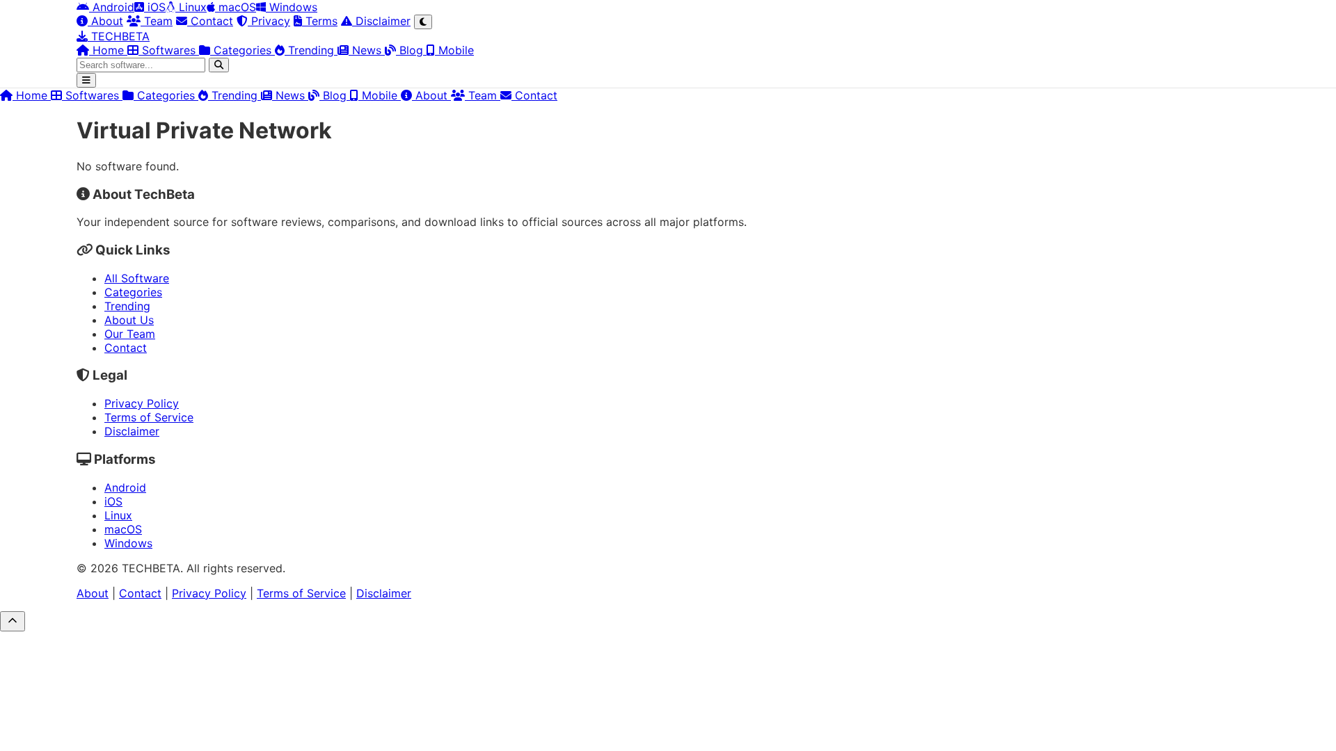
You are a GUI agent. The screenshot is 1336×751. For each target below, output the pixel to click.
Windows (291, 7)
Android (111, 7)
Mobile (454, 50)
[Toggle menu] (86, 80)
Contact (210, 21)
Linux (191, 7)
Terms (319, 21)
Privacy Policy (141, 403)
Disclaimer (381, 21)
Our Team (129, 334)
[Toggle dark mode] (423, 22)
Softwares (168, 50)
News (367, 50)
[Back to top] (12, 621)
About (105, 21)
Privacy (269, 21)
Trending (311, 50)
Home (108, 50)
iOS (155, 7)
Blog (411, 50)
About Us (129, 320)
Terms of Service (148, 417)
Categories (242, 50)
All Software (136, 278)
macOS (235, 7)
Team (157, 21)
